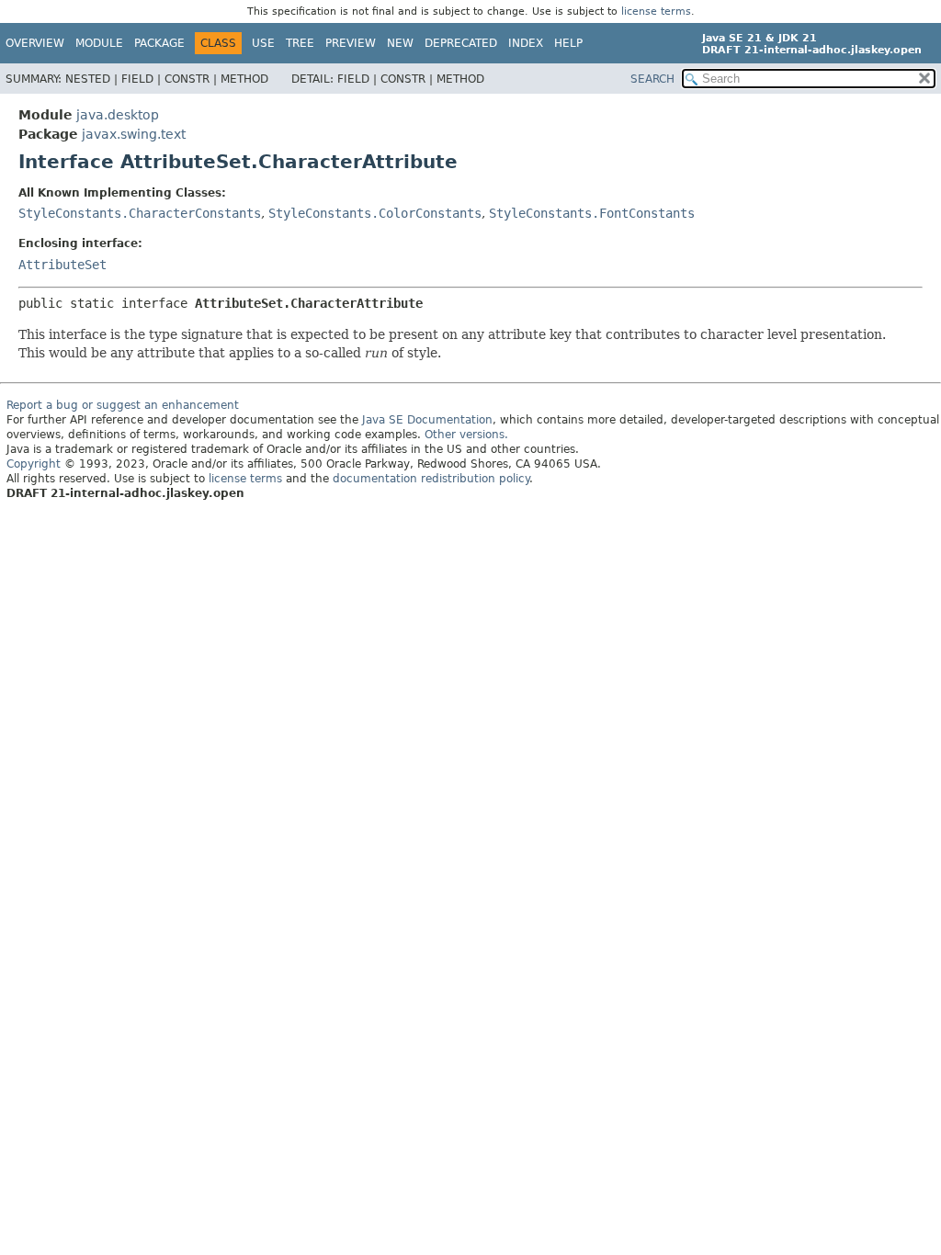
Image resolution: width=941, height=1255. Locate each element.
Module (99, 43)
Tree (300, 43)
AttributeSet (62, 264)
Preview (350, 43)
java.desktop (117, 114)
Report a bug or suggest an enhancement (122, 405)
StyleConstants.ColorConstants (375, 213)
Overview (35, 43)
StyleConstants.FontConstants (592, 213)
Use (263, 43)
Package (159, 43)
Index (525, 43)
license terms (656, 11)
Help (568, 43)
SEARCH (652, 79)
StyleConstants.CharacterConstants (139, 213)
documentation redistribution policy (431, 478)
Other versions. (466, 434)
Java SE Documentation (427, 419)
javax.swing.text (134, 134)
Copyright (33, 464)
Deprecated (461, 43)
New (400, 43)
